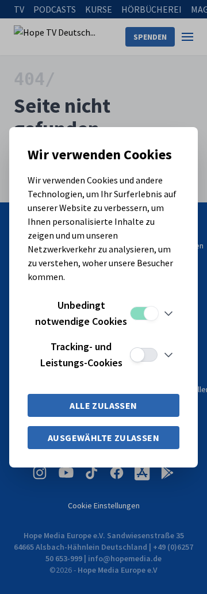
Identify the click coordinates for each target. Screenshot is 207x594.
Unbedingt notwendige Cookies (81, 313)
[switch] (144, 313)
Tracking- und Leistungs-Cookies (81, 354)
